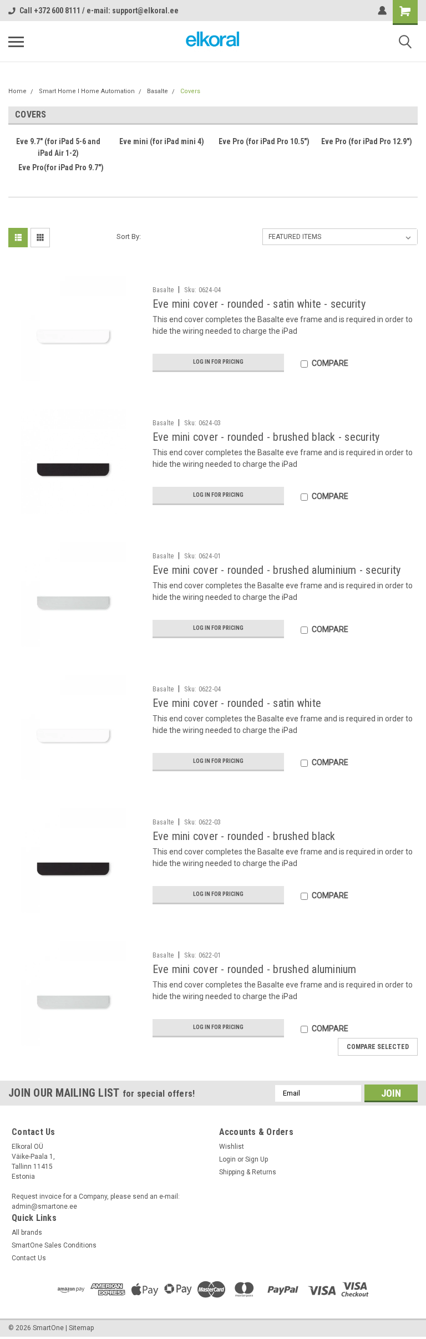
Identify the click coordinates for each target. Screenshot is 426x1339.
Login (227, 1159)
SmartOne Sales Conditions (54, 1245)
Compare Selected (378, 1047)
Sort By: (128, 236)
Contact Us (29, 1258)
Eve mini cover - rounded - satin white (237, 703)
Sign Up (256, 1159)
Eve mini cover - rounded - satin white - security (259, 303)
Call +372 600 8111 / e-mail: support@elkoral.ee (99, 10)
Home (17, 91)
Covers (190, 91)
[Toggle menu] (16, 41)
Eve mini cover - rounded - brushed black (244, 836)
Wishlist (231, 1146)
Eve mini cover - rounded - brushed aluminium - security (277, 570)
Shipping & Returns (247, 1172)
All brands (27, 1232)
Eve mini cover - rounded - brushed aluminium (255, 969)
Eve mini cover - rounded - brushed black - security (266, 437)
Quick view (76, 372)
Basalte (157, 91)
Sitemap (81, 1328)
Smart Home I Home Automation (87, 91)
